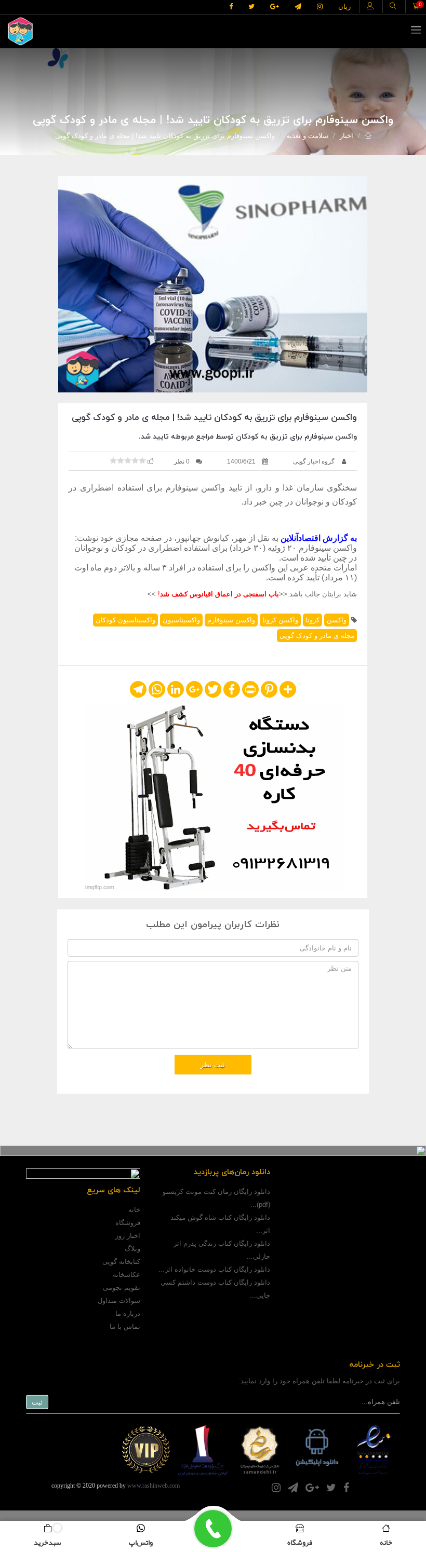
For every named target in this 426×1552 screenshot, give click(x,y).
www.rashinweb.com (153, 1485)
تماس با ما (125, 1326)
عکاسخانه (126, 1274)
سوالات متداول (119, 1300)
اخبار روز (127, 1236)
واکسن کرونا (280, 620)
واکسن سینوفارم (231, 620)
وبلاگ (132, 1249)
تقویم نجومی (121, 1287)
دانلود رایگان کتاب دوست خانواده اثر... (214, 1269)
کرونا (312, 620)
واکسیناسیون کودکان (125, 620)
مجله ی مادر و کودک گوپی (316, 635)
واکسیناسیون (181, 620)
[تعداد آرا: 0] (113, 460)
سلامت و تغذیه (307, 136)
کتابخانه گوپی (121, 1261)
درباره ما (127, 1313)
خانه (134, 1210)
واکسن (337, 620)
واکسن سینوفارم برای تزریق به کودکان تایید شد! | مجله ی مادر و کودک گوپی (165, 136)
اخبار (346, 136)
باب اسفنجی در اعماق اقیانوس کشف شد (219, 594)
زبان (344, 6)
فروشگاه (127, 1223)
